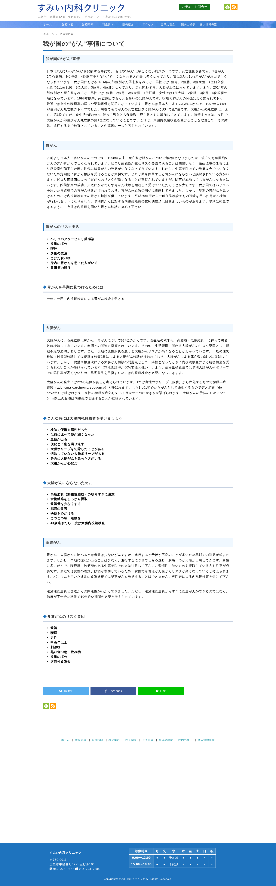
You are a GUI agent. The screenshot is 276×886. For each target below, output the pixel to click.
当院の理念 (168, 24)
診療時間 (88, 24)
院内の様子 (188, 24)
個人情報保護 (208, 24)
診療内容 (67, 24)
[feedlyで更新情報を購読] (227, 7)
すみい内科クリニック (132, 879)
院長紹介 (128, 24)
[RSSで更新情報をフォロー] (234, 7)
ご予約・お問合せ (194, 6)
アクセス (148, 24)
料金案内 (108, 24)
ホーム (47, 24)
